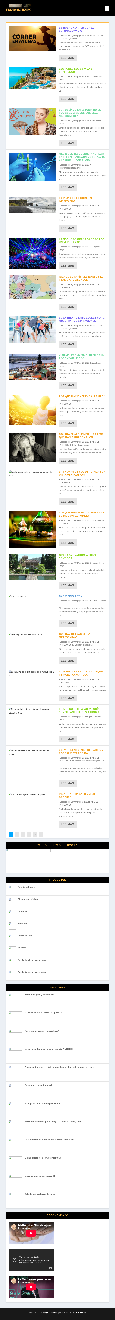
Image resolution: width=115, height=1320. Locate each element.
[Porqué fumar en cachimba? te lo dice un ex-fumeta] (32, 529)
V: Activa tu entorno (98, 601)
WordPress (81, 1312)
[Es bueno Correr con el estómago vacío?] (32, 38)
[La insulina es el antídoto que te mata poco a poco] (32, 673)
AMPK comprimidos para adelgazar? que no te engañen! (53, 1121)
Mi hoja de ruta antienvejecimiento (42, 1103)
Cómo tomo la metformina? (38, 1085)
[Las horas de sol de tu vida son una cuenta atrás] (32, 473)
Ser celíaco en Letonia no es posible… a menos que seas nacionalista (80, 113)
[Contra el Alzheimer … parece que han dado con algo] (32, 447)
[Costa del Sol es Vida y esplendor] (32, 78)
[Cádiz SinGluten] (32, 596)
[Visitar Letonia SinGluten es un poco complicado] (32, 367)
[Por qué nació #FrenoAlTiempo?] (32, 410)
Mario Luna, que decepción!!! (40, 1176)
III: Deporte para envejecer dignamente (88, 761)
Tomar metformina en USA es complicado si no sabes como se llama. (60, 1067)
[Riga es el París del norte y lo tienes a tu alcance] (32, 287)
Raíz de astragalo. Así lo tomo (40, 1194)
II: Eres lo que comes (80, 445)
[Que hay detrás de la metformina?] (32, 634)
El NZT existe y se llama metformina (43, 1158)
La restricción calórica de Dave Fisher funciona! (49, 1139)
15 (35, 834)
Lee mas (67, 57)
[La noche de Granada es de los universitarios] (32, 253)
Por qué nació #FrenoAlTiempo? (82, 396)
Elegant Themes (50, 1312)
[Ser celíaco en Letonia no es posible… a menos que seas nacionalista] (32, 121)
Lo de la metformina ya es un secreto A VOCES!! (49, 1049)
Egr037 (74, 36)
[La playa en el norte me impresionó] (32, 205)
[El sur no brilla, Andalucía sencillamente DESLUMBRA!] (32, 711)
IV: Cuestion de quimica (82, 645)
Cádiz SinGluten (70, 596)
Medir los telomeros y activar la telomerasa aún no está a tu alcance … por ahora (82, 157)
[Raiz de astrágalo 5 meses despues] (32, 794)
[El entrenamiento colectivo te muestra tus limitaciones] (32, 329)
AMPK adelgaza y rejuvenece (39, 994)
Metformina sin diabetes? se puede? (43, 1013)
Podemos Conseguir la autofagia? (42, 1031)
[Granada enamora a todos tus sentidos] (32, 567)
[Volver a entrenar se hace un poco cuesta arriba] (32, 752)
